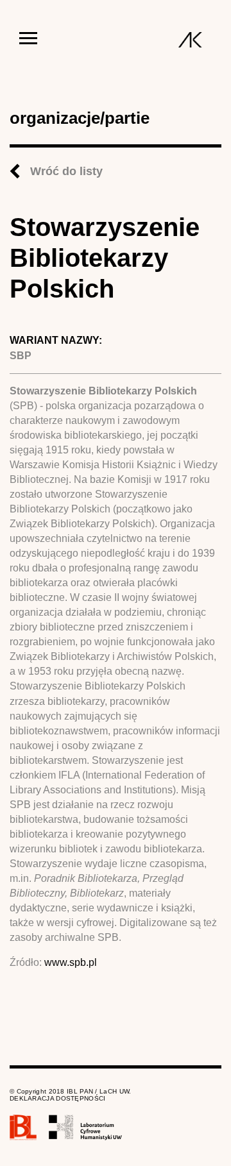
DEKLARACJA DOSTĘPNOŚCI (58, 1098)
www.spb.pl (70, 962)
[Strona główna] (190, 39)
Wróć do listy (66, 171)
